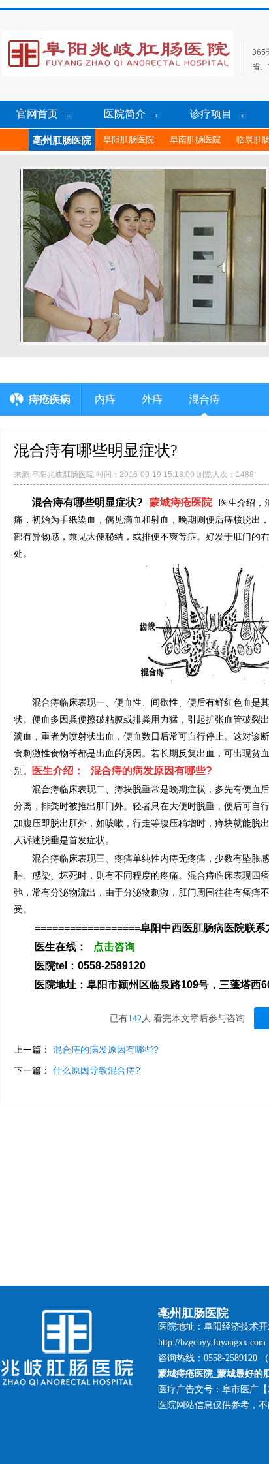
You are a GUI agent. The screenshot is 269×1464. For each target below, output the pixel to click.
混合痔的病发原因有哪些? (106, 1049)
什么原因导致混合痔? (96, 1070)
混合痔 (204, 399)
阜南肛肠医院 (195, 139)
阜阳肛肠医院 (128, 139)
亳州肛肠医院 (62, 140)
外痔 (152, 399)
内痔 (105, 399)
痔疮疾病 (50, 399)
